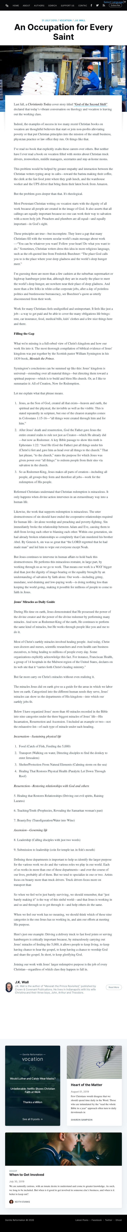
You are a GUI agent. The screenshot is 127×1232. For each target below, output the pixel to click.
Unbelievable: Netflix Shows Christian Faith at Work (32, 1090)
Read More (114, 987)
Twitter (108, 1220)
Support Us (67, 5)
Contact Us (85, 5)
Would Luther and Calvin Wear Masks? (33, 1078)
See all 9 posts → (32, 1119)
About (26, 5)
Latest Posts (81, 1220)
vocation (66, 20)
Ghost (119, 1220)
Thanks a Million (32, 1102)
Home (16, 5)
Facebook (97, 1220)
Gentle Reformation (15, 1220)
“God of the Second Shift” (90, 104)
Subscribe (115, 5)
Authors (39, 5)
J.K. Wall (79, 20)
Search (52, 5)
